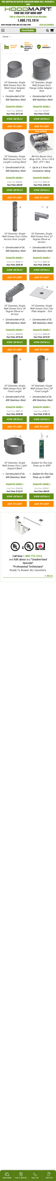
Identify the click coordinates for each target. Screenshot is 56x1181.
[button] (20, 63)
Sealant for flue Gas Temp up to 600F (41, 464)
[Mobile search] (47, 31)
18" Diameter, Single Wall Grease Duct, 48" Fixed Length (14, 388)
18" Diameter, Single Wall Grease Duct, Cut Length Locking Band (14, 159)
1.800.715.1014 (28, 20)
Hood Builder (28, 30)
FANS (28, 4)
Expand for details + (14, 106)
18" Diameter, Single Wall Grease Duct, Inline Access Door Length (14, 236)
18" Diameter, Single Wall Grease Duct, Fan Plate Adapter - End (41, 308)
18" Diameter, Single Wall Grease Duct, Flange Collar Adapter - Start (41, 86)
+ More (48, 575)
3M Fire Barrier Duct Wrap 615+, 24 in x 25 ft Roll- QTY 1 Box (41, 159)
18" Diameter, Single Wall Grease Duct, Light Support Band (14, 465)
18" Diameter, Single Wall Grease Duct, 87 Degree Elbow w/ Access (41, 237)
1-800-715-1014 (32, 556)
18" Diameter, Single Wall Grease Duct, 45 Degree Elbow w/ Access (14, 310)
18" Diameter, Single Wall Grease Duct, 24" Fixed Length (41, 388)
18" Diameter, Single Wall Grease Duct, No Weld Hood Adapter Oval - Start (14, 86)
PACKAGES (49, 1)
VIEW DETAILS (15, 118)
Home (5, 36)
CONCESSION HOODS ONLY (34, 1)
